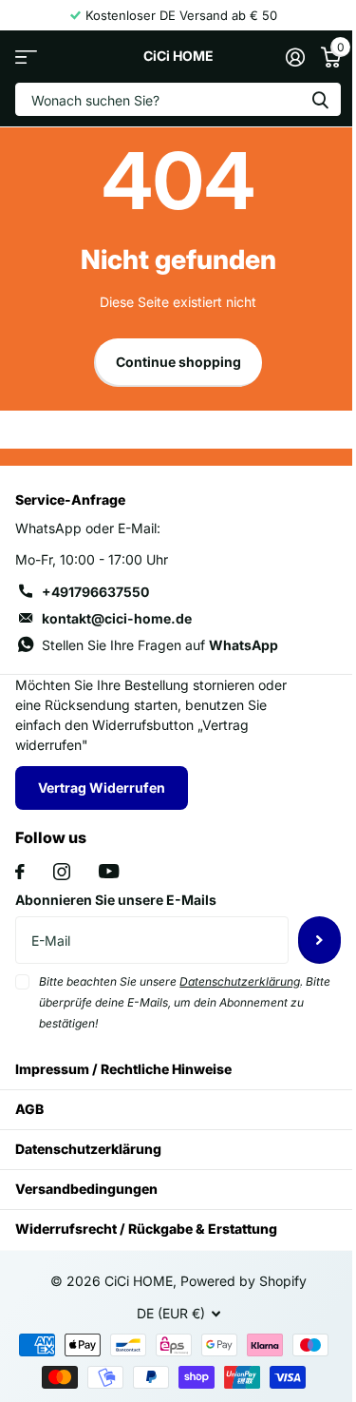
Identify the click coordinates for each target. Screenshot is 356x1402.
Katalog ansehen (26, 56)
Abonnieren (319, 940)
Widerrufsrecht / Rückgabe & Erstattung (146, 1228)
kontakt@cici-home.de (117, 618)
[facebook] (20, 871)
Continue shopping (178, 362)
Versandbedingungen (86, 1189)
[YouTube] (109, 871)
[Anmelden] (295, 57)
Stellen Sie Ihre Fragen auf (160, 645)
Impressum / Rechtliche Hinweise (123, 1069)
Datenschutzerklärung (88, 1149)
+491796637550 (95, 592)
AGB (29, 1109)
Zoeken (320, 99)
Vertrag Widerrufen (101, 787)
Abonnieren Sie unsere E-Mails (115, 900)
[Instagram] (61, 871)
